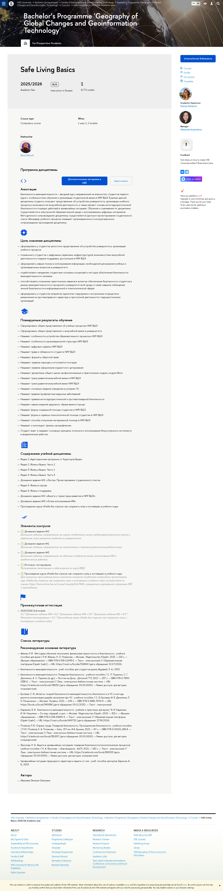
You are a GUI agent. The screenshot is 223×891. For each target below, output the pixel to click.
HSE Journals (139, 839)
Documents (189, 76)
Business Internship (60, 864)
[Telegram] (187, 172)
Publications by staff (143, 835)
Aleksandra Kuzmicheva (191, 129)
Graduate (56, 847)
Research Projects (101, 843)
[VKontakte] (182, 172)
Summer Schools (59, 856)
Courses (187, 68)
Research (99, 830)
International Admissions (198, 58)
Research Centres (101, 839)
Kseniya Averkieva (188, 106)
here (127, 884)
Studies (57, 830)
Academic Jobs (100, 856)
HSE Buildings (17, 860)
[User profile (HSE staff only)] (211, 3)
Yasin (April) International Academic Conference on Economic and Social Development (110, 863)
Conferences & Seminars (104, 852)
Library (137, 847)
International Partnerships (22, 852)
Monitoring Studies (101, 847)
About (15, 830)
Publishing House (142, 843)
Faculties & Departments (22, 847)
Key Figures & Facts (19, 839)
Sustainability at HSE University (24, 843)
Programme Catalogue (62, 839)
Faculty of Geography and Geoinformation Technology (77, 817)
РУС (194, 3)
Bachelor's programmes (38, 817)
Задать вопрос (121, 181)
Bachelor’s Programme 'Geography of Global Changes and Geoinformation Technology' (81, 23)
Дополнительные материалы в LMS (84, 181)
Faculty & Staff (17, 856)
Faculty (187, 72)
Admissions (57, 835)
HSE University (17, 817)
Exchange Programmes (62, 852)
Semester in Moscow (61, 860)
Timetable (188, 81)
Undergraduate (59, 843)
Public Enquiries (18, 872)
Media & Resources (146, 830)
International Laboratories (104, 835)
